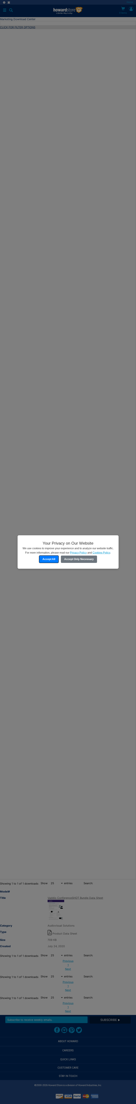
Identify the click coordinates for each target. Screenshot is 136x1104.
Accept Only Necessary (79, 559)
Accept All (48, 559)
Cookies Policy (101, 552)
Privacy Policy (78, 552)
